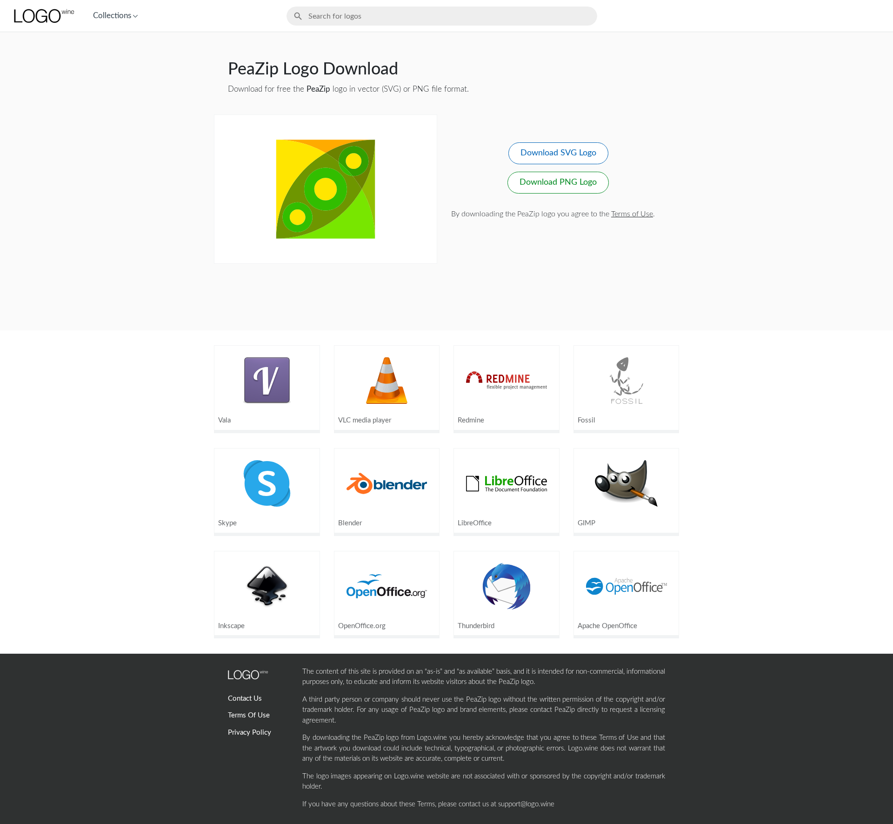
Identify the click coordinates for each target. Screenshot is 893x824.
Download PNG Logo (558, 182)
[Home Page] (43, 16)
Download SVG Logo (558, 153)
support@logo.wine (526, 804)
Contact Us (245, 698)
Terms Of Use (249, 715)
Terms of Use (632, 214)
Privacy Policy (249, 732)
